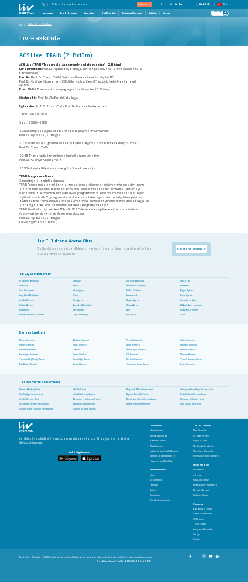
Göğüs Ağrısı (26, 305)
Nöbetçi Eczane (201, 491)
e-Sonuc (197, 475)
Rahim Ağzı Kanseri (136, 350)
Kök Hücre (78, 310)
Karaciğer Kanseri (28, 354)
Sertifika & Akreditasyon (162, 456)
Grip (182, 315)
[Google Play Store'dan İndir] (68, 458)
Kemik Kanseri (80, 364)
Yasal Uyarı (199, 524)
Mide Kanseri (133, 345)
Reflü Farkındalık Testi (84, 404)
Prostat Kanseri (134, 340)
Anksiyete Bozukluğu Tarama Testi (196, 389)
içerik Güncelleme (202, 514)
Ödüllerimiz (156, 447)
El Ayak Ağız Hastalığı (191, 305)
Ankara (153, 491)
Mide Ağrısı (78, 290)
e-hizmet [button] (142, 3)
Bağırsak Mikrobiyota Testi (139, 389)
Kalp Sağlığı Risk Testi (190, 404)
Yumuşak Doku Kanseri (138, 364)
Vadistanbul (156, 480)
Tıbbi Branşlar (69, 12)
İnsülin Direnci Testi (29, 399)
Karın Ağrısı (186, 295)
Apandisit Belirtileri (82, 305)
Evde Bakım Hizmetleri (205, 485)
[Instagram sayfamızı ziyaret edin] (171, 4)
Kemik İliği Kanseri (82, 359)
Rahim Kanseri (26, 345)
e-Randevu (198, 470)
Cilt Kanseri (132, 354)
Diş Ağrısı (78, 300)
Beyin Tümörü (79, 354)
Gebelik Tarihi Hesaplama (193, 394)
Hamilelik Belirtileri (136, 286)
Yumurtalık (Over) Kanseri (32, 359)
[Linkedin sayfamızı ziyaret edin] (180, 4)
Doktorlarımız (201, 436)
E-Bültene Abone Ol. (191, 249)
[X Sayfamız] (197, 554)
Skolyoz (77, 281)
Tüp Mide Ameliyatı (135, 281)
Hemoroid (131, 295)
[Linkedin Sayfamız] (218, 554)
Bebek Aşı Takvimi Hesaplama (141, 399)
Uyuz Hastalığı (80, 315)
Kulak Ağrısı (132, 305)
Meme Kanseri (26, 340)
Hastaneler (48, 12)
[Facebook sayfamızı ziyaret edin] (161, 4)
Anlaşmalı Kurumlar (132, 12)
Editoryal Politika (202, 509)
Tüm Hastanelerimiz (160, 501)
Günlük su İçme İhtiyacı (84, 409)
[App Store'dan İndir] (91, 458)
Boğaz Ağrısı (186, 290)
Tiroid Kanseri (80, 345)
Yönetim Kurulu (158, 441)
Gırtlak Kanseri (134, 359)
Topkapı (154, 485)
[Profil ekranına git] (225, 13)
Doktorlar (89, 12)
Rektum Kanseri (188, 350)
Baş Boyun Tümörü (28, 364)
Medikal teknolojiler (204, 447)
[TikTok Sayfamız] (225, 554)
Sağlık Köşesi (200, 441)
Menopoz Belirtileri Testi (192, 399)
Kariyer (167, 12)
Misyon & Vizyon (158, 436)
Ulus (152, 475)
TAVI (128, 310)
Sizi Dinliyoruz (201, 480)
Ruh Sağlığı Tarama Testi (31, 394)
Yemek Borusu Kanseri (191, 359)
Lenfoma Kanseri (188, 345)
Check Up (185, 281)
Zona (75, 295)
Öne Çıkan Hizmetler (203, 451)
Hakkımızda (156, 431)
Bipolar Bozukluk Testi (137, 394)
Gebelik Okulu (200, 495)
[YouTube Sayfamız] (211, 554)
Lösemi (76, 350)
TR (224, 4)
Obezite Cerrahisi (189, 310)
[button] (45, 4)
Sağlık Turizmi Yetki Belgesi (164, 451)
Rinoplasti (24, 310)
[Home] (20, 24)
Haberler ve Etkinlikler (161, 462)
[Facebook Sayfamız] (190, 554)
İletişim (153, 12)
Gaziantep (155, 495)
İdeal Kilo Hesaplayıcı (84, 394)
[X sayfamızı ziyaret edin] (166, 4)
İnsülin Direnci (26, 300)
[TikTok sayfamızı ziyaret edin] (187, 4)
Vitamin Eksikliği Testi (29, 389)
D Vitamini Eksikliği (29, 281)
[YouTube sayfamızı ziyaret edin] (175, 4)
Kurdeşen (131, 315)
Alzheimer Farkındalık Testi (86, 399)
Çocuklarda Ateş (188, 300)
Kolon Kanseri (187, 340)
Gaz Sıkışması (26, 290)
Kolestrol (184, 286)
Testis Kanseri (187, 364)
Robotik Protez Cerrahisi (31, 315)
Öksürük (23, 286)
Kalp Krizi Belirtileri (29, 295)
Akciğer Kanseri (81, 340)
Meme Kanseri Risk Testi (138, 404)
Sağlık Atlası (108, 12)
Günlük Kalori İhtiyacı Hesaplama (36, 409)
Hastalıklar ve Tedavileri (206, 456)
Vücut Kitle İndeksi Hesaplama (34, 404)
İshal (75, 286)
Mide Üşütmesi (133, 290)
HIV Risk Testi (79, 389)
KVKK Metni (198, 519)
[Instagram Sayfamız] (204, 554)
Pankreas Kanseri (28, 350)
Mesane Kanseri (188, 354)
